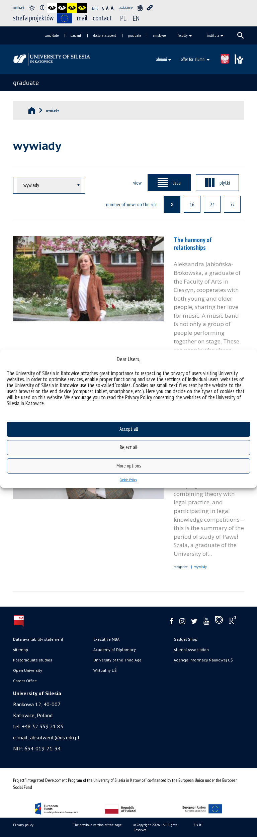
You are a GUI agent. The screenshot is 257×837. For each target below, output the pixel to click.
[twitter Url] (194, 621)
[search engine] (240, 35)
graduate (134, 35)
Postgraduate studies (32, 659)
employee (159, 35)
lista (177, 182)
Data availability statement (38, 639)
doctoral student (104, 35)
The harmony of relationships (193, 243)
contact (102, 17)
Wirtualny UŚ (104, 670)
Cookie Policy (128, 479)
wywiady (200, 566)
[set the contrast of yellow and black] (82, 8)
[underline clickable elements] (150, 8)
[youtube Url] (206, 621)
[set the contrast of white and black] (62, 8)
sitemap (20, 649)
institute (213, 35)
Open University (27, 670)
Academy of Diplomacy (114, 649)
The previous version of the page (97, 825)
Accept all (128, 429)
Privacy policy (23, 825)
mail (82, 17)
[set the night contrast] (42, 8)
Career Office (25, 680)
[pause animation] (140, 8)
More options (128, 465)
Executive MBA (106, 639)
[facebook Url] (171, 621)
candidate (52, 35)
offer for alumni (193, 59)
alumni (161, 59)
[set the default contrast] (32, 8)
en (136, 18)
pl (123, 18)
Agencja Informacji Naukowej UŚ (203, 659)
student (76, 35)
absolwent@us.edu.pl (54, 737)
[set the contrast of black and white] (52, 8)
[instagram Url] (182, 621)
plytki (225, 182)
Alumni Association (191, 649)
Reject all (128, 447)
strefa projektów (33, 17)
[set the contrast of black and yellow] (72, 8)
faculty (183, 35)
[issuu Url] (219, 621)
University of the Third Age (117, 659)
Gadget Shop (185, 639)
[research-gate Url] (232, 621)
